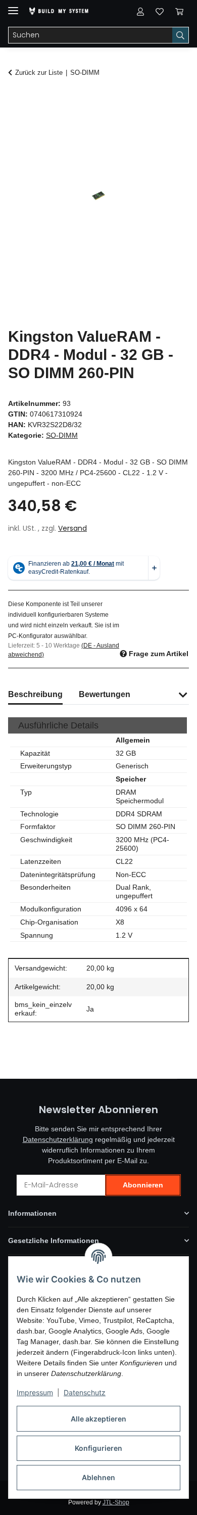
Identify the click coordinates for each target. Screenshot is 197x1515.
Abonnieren (143, 1185)
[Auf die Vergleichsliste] (141, 124)
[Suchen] (180, 35)
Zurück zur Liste (39, 72)
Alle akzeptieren (98, 1418)
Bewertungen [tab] (104, 694)
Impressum (35, 1392)
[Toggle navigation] (13, 6)
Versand (72, 528)
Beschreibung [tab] (35, 694)
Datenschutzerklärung (58, 1139)
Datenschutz (85, 1392)
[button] (140, 11)
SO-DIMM (62, 435)
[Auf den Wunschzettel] (168, 124)
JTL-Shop (116, 1502)
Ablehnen (98, 1477)
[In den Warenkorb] (16, 99)
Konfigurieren (98, 1448)
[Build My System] (59, 11)
